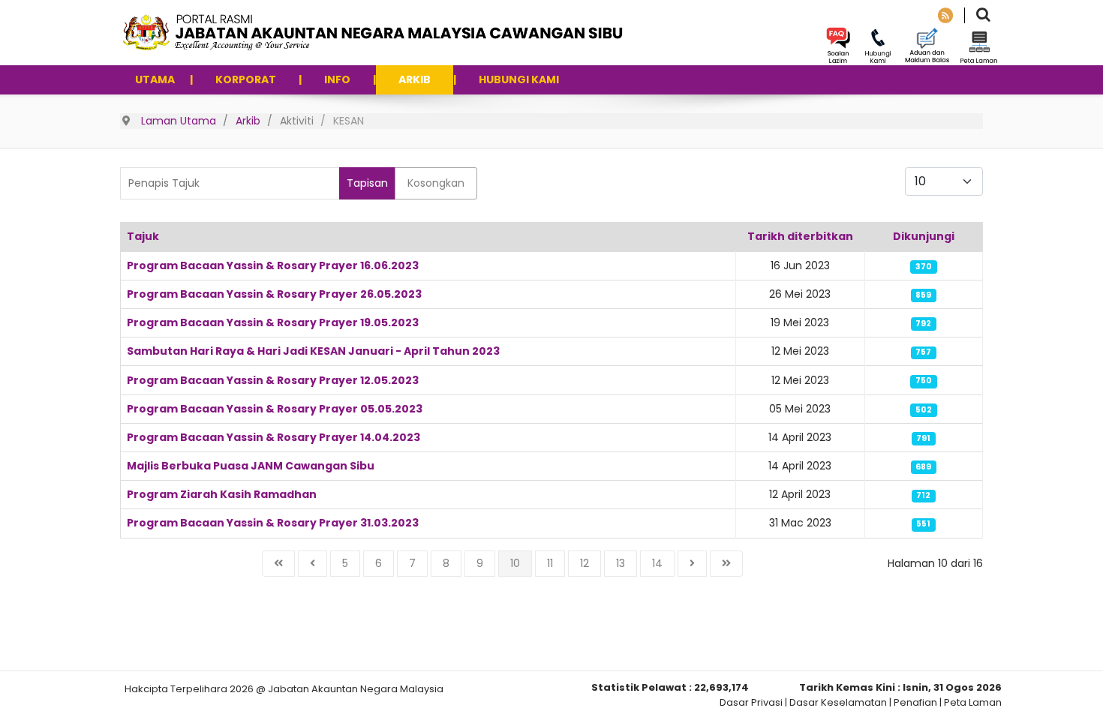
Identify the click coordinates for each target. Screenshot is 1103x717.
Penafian (915, 702)
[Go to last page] (726, 563)
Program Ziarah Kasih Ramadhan (222, 494)
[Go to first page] (278, 563)
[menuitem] (155, 79)
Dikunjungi (923, 236)
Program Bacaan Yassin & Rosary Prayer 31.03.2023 (273, 522)
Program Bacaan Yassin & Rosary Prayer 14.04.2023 (273, 437)
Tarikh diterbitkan (800, 236)
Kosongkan (435, 183)
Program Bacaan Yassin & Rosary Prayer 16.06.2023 (273, 265)
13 (620, 563)
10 (515, 563)
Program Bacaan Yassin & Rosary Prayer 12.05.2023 (273, 380)
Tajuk (143, 236)
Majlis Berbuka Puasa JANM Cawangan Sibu (250, 465)
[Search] (983, 16)
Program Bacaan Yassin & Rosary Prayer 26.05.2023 (274, 294)
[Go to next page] (692, 563)
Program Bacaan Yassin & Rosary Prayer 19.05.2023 (273, 322)
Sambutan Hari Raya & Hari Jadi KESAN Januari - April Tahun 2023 (313, 351)
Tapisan (367, 183)
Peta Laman (973, 702)
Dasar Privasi (751, 702)
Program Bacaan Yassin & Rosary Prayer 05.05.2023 (274, 408)
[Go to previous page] (312, 563)
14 (657, 563)
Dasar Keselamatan (838, 702)
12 (584, 563)
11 (550, 563)
